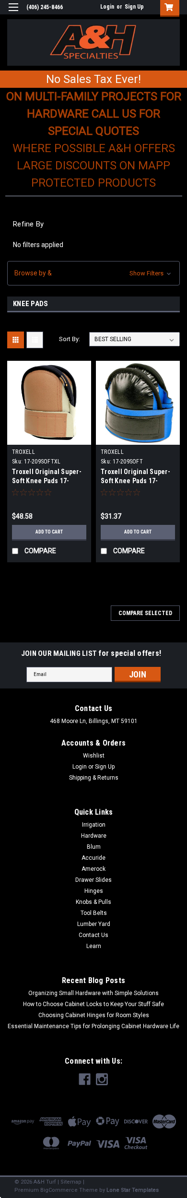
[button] (93, 273)
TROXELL (23, 452)
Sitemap (71, 1182)
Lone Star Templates (132, 1190)
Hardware (93, 835)
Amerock (93, 869)
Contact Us (93, 935)
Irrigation (93, 824)
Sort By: (69, 339)
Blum (94, 846)
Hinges (93, 891)
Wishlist (94, 755)
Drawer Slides (93, 880)
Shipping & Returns (93, 777)
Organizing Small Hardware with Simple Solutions (93, 993)
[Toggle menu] (13, 13)
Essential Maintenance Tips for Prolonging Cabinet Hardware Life (93, 1026)
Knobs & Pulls (93, 902)
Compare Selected (145, 613)
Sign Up (134, 6)
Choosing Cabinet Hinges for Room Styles (93, 1015)
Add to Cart (49, 531)
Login (107, 6)
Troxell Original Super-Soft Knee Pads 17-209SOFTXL (47, 481)
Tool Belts (94, 913)
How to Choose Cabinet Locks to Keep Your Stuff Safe (93, 1004)
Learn (93, 946)
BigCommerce (59, 1190)
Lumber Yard (93, 924)
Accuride (93, 857)
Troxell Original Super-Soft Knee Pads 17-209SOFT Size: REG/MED (137, 481)
